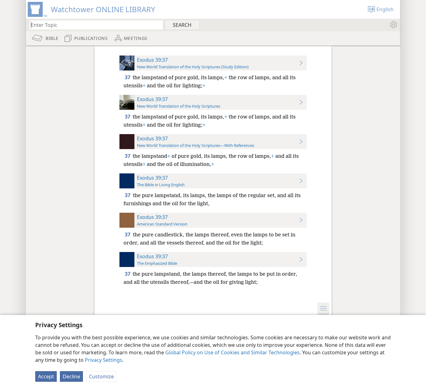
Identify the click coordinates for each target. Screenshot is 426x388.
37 (128, 77)
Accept (46, 376)
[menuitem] (393, 25)
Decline (71, 376)
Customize (101, 376)
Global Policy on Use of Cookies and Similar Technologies (232, 352)
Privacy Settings (103, 359)
